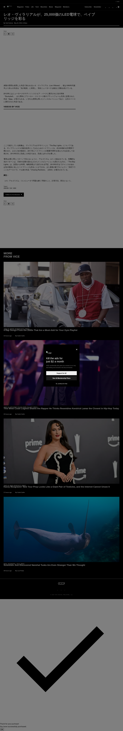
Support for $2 (61, 373)
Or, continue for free (61, 383)
